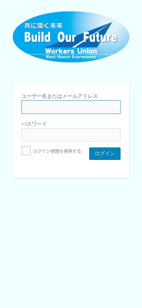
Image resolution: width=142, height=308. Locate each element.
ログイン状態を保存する (56, 151)
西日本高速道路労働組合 (71, 42)
